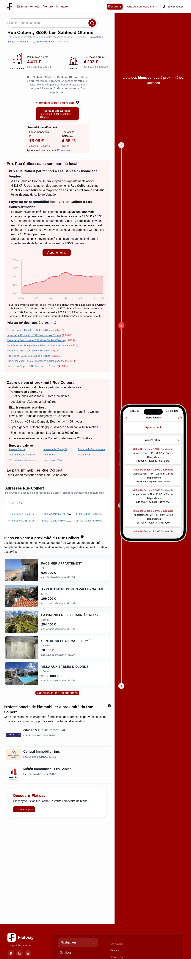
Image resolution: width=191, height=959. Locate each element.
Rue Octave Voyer (53, 460)
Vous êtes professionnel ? (141, 6)
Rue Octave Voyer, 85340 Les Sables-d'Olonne (32, 366)
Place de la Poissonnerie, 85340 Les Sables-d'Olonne (36, 340)
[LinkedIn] (19, 953)
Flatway (114, 950)
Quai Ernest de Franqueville (23, 454)
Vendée (51, 194)
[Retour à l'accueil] (10, 6)
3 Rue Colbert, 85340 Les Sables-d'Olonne (98, 514)
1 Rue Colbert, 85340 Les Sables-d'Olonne (31, 514)
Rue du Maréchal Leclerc (22, 460)
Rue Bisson (84, 454)
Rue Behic (49, 454)
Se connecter (175, 6)
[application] (56, 279)
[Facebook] (10, 953)
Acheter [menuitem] (35, 6)
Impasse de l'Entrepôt (55, 449)
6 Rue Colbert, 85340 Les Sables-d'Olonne (31, 520)
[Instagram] (28, 953)
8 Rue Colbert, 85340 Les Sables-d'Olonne (65, 520)
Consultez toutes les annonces (57, 693)
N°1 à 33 (16, 503)
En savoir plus (96, 37)
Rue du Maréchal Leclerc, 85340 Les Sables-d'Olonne (36, 361)
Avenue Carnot (17, 449)
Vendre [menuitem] (48, 6)
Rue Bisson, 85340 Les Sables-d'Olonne (28, 355)
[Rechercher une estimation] (92, 23)
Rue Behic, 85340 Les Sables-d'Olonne (28, 350)
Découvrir (114, 6)
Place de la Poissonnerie (91, 449)
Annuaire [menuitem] (62, 6)
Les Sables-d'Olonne (28, 181)
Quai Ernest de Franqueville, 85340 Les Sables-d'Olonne (37, 345)
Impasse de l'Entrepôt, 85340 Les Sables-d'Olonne (34, 335)
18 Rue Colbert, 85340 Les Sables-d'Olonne (99, 520)
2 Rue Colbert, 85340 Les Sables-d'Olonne (65, 514)
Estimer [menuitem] (22, 6)
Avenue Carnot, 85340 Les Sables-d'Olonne (30, 330)
